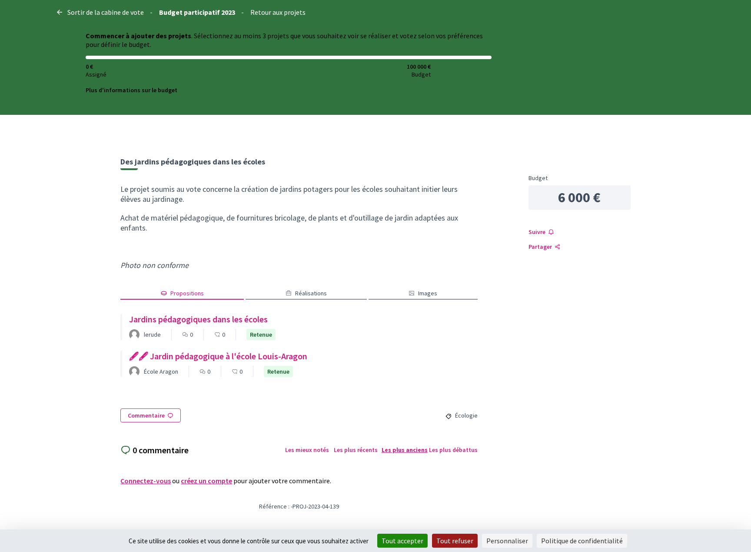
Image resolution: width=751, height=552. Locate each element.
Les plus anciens (405, 450)
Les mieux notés (307, 450)
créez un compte (206, 480)
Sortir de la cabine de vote (105, 12)
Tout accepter (402, 540)
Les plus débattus (453, 450)
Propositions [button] (187, 293)
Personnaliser (507, 540)
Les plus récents (356, 450)
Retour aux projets (278, 12)
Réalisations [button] (311, 293)
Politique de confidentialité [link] (582, 540)
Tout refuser (454, 540)
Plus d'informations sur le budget (131, 90)
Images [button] (427, 293)
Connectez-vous (145, 480)
